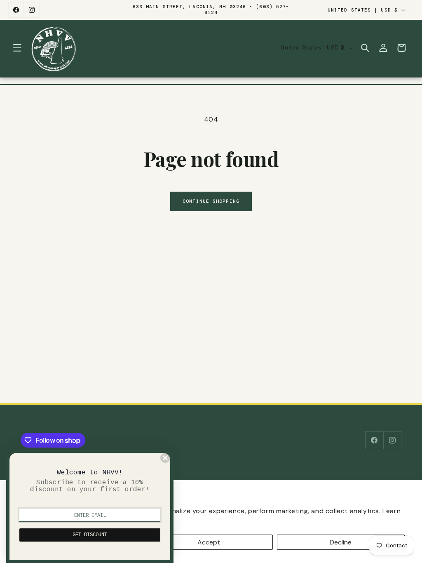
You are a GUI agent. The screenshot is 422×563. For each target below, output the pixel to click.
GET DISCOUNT (90, 535)
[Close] (165, 458)
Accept (208, 542)
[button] (17, 48)
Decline (341, 542)
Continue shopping (211, 201)
